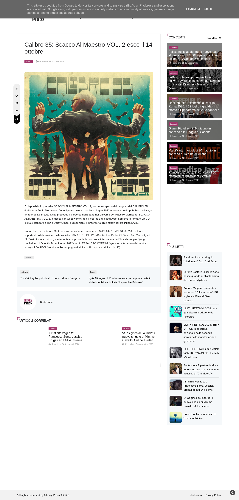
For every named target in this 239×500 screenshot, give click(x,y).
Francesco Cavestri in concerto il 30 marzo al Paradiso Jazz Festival (192, 174)
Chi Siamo (196, 494)
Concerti (173, 47)
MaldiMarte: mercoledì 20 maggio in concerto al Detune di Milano (192, 152)
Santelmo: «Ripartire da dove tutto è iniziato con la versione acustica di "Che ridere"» (201, 369)
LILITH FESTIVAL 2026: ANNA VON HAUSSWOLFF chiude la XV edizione (201, 353)
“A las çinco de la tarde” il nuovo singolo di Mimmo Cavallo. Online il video (139, 337)
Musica (29, 61)
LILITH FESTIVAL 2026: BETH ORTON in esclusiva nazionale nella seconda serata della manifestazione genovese (201, 333)
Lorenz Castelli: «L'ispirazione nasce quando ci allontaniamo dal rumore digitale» (201, 276)
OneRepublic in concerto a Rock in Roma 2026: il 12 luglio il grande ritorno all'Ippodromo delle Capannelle (194, 106)
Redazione (46, 302)
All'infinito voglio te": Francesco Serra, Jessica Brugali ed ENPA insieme (65, 337)
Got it (208, 9)
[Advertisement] (195, 213)
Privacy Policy (213, 494)
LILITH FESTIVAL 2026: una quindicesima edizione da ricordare (200, 312)
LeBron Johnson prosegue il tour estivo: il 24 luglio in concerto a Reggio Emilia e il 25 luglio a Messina (194, 81)
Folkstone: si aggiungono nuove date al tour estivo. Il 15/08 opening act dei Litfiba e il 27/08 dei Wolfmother (193, 55)
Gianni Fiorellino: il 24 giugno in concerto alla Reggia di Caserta (190, 130)
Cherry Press (52, 494)
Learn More (193, 9)
